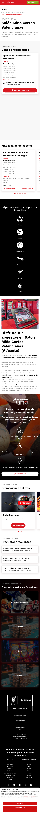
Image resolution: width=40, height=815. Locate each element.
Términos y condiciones (20, 738)
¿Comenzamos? (20, 474)
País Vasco (29, 777)
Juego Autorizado (20, 718)
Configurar (19, 807)
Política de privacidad (20, 736)
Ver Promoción (18, 525)
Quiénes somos (20, 727)
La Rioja (29, 766)
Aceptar (20, 811)
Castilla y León (10, 775)
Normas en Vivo (20, 720)
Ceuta (10, 779)
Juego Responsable (20, 715)
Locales (4, 9)
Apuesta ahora (32, 2)
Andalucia (10, 759)
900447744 (7, 186)
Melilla (29, 771)
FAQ (20, 729)
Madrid (29, 768)
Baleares (10, 766)
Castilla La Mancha (10, 773)
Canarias (10, 768)
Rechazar (20, 803)
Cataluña (10, 777)
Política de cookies (20, 734)
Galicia (29, 764)
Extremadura (29, 762)
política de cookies (29, 796)
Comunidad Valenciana (10, 12)
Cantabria (10, 771)
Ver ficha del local (27, 188)
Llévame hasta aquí (9, 188)
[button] (14, 193)
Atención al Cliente (20, 725)
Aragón (10, 762)
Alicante (22, 12)
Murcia (29, 773)
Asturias (10, 764)
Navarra (29, 775)
